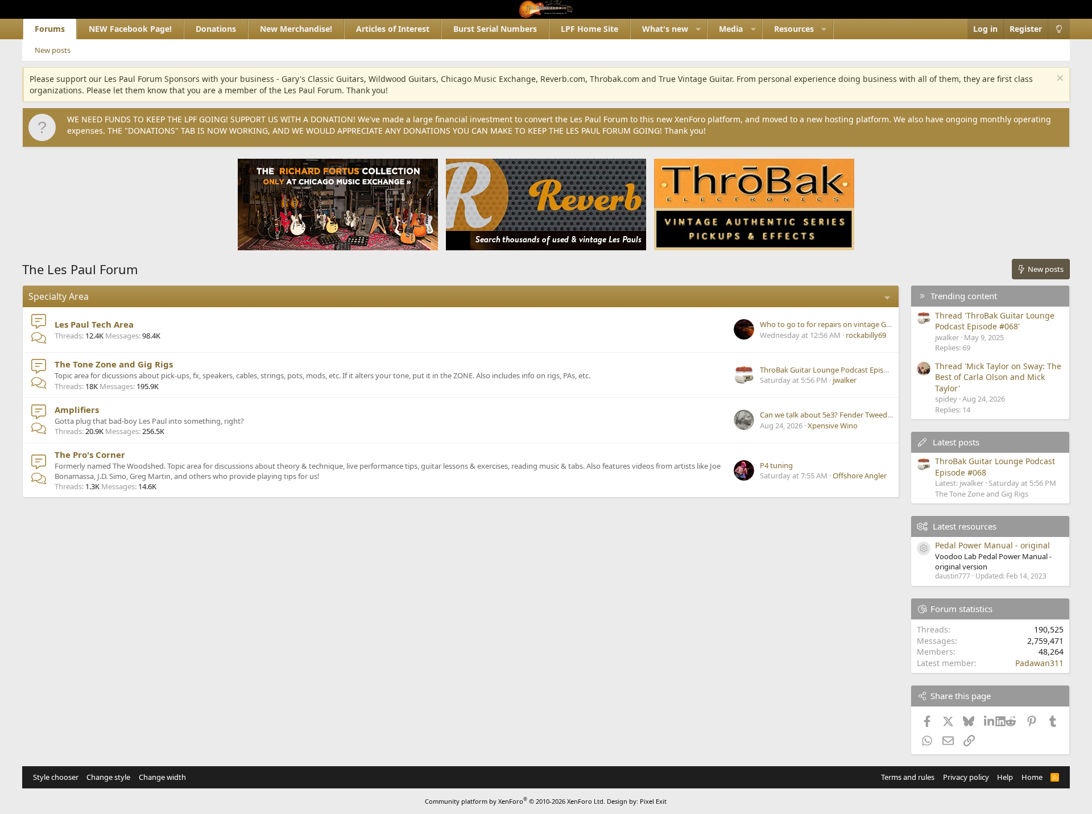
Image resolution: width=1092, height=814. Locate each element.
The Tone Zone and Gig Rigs (114, 364)
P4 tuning (776, 465)
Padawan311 (1039, 663)
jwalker (845, 380)
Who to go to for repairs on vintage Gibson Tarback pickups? (862, 324)
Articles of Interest (392, 28)
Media (731, 28)
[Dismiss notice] (1059, 79)
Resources (794, 28)
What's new (665, 28)
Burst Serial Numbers (495, 28)
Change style (108, 777)
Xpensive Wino (833, 425)
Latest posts (956, 442)
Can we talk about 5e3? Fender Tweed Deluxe (836, 415)
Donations (216, 28)
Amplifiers (77, 409)
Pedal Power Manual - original (992, 545)
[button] (697, 29)
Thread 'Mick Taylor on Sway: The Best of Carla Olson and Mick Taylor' (998, 377)
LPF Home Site (589, 28)
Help (1005, 777)
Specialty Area (58, 296)
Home (1032, 777)
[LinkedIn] (990, 720)
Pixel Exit (653, 801)
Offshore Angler (860, 475)
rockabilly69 (866, 335)
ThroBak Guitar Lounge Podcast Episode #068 (837, 370)
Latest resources (964, 526)
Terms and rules (907, 777)
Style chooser (55, 777)
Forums (50, 28)
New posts (53, 50)
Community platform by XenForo (515, 801)
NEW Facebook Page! (130, 28)
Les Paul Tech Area (94, 324)
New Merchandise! (296, 28)
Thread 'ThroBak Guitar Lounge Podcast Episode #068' (994, 321)
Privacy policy (966, 777)
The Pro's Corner (90, 454)
